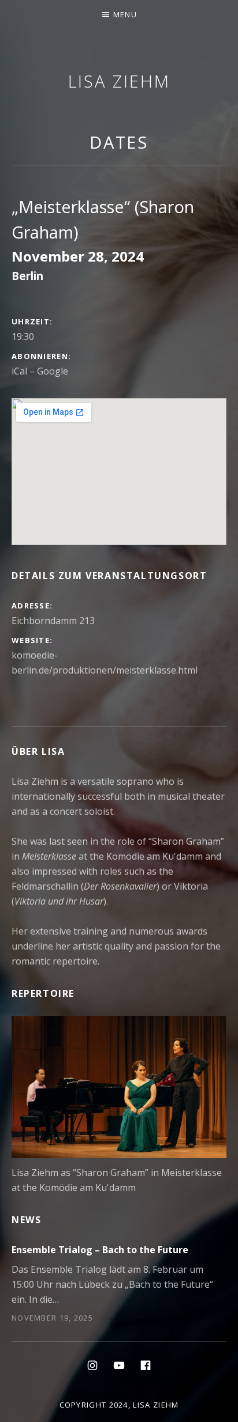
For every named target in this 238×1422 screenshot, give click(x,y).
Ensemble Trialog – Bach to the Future (100, 1249)
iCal (19, 371)
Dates (119, 142)
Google (52, 371)
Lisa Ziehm (119, 81)
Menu (125, 14)
